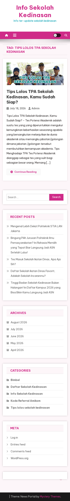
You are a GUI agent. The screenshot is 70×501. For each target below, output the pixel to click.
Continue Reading (25, 171)
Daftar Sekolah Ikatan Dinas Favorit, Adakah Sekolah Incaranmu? (33, 273)
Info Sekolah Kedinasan (35, 11)
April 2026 (17, 350)
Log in (14, 437)
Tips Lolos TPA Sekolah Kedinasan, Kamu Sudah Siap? (31, 97)
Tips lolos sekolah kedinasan (30, 407)
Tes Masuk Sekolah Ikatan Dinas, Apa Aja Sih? (36, 262)
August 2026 (19, 322)
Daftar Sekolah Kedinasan (29, 387)
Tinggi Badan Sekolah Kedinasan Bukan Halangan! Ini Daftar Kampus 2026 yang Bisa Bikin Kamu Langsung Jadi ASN (35, 287)
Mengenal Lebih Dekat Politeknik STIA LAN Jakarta (36, 229)
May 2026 (17, 343)
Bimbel (15, 380)
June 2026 (17, 336)
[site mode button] (57, 35)
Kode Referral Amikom (26, 400)
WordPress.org (19, 458)
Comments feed (21, 451)
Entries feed (18, 444)
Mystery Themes (50, 496)
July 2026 (17, 329)
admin (36, 108)
